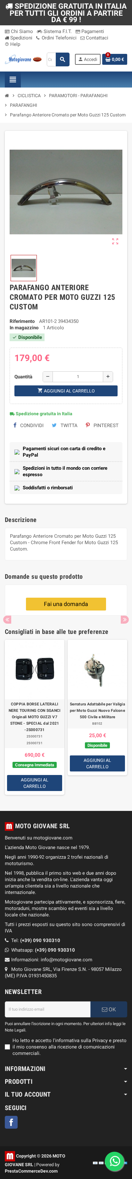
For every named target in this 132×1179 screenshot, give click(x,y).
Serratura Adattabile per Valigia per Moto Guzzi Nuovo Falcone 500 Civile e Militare (97, 710)
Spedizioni (20, 38)
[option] (34, 717)
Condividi (31, 425)
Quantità (23, 377)
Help (12, 44)
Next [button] (125, 620)
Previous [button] (7, 620)
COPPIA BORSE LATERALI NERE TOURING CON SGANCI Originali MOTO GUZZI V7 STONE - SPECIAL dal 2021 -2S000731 (35, 717)
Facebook (11, 1122)
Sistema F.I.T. (57, 31)
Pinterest (105, 425)
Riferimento (22, 321)
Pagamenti (92, 31)
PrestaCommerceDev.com (31, 1171)
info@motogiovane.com (66, 960)
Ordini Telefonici (58, 38)
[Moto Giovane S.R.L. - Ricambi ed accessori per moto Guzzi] (23, 59)
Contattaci (96, 38)
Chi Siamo (21, 31)
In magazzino (24, 328)
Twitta (68, 425)
